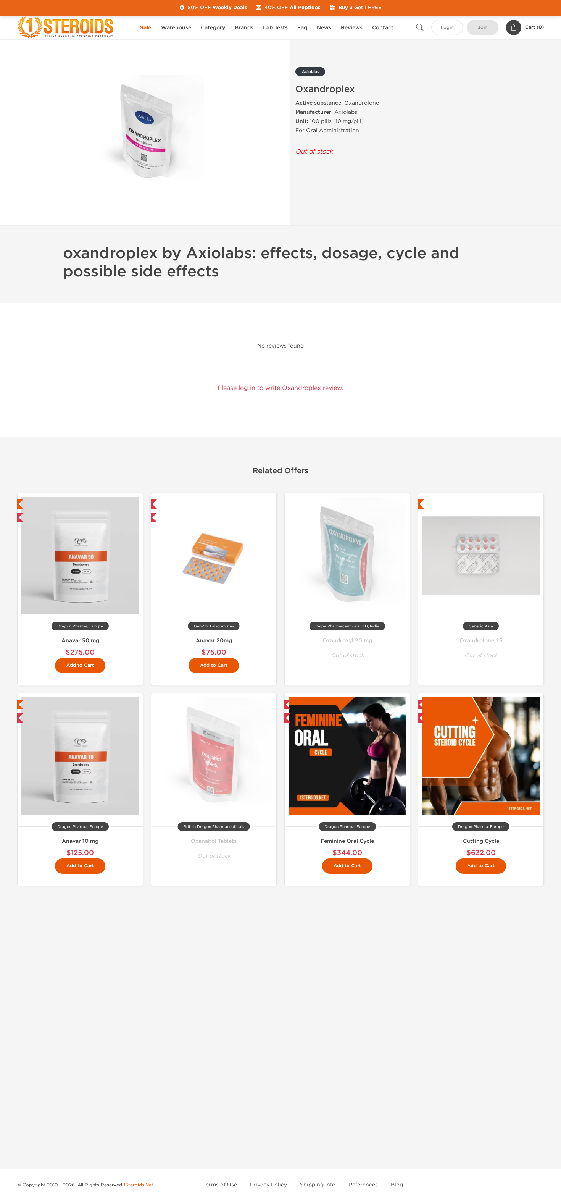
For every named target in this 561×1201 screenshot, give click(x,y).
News (324, 27)
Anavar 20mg (214, 640)
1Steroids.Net (138, 1185)
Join (482, 28)
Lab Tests (275, 27)
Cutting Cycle (481, 841)
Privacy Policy (268, 1185)
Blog (397, 1185)
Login (447, 28)
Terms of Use (220, 1185)
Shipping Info (317, 1185)
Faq (302, 27)
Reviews (352, 27)
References (363, 1185)
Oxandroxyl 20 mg (347, 640)
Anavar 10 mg (80, 841)
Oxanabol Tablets (214, 841)
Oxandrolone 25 (481, 640)
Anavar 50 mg (80, 640)
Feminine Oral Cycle (347, 841)
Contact (382, 27)
